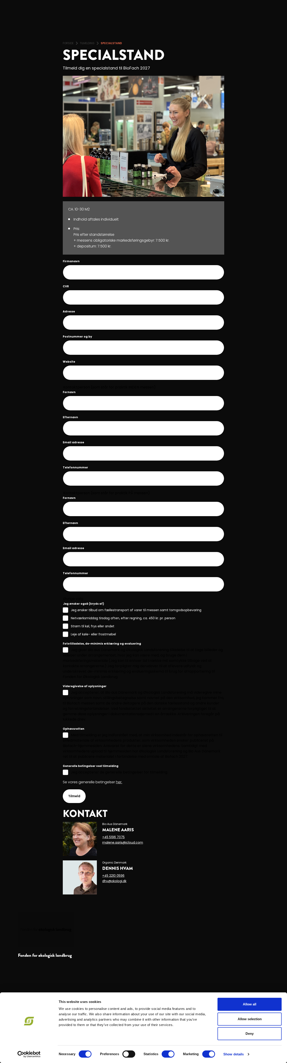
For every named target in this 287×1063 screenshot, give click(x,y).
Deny (250, 1033)
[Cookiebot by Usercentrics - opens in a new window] (29, 1054)
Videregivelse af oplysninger (85, 686)
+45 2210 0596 (113, 875)
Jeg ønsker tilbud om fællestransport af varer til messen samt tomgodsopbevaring (136, 610)
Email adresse (73, 442)
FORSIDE (68, 43)
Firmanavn (71, 261)
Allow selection (250, 1019)
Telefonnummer (75, 467)
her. (119, 782)
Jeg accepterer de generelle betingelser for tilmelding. (119, 772)
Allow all (249, 1004)
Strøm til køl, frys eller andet (92, 626)
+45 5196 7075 (113, 837)
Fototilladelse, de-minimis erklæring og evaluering (102, 643)
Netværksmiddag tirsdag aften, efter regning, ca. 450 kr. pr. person (123, 618)
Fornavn (69, 392)
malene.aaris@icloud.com (122, 842)
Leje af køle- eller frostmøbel (93, 634)
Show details (233, 1054)
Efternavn (70, 417)
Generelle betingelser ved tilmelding (90, 766)
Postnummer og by (77, 336)
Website (69, 362)
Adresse (69, 311)
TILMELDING (87, 43)
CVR (66, 286)
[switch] (128, 1054)
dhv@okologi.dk (114, 881)
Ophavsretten (73, 729)
